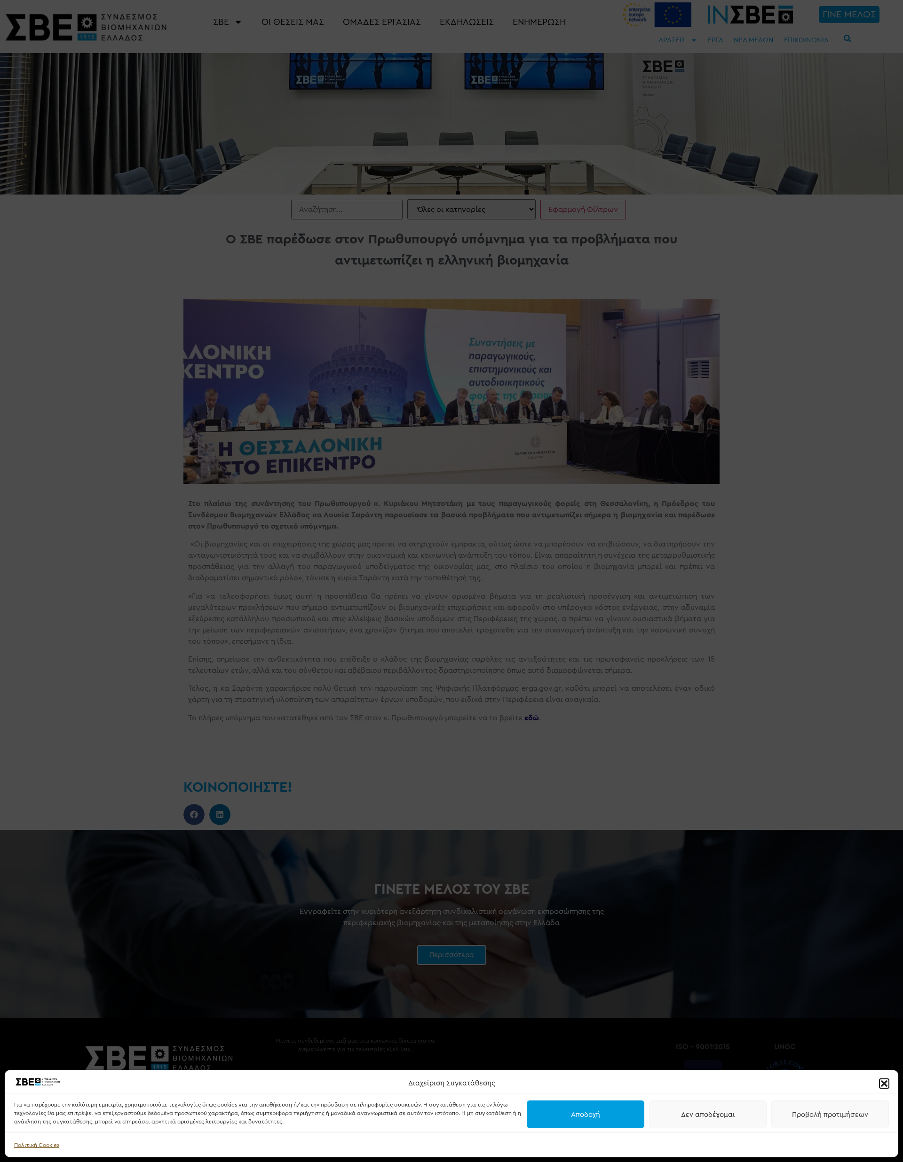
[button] (884, 1083)
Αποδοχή (585, 1114)
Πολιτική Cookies (36, 1145)
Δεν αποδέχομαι (708, 1114)
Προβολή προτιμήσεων (830, 1114)
